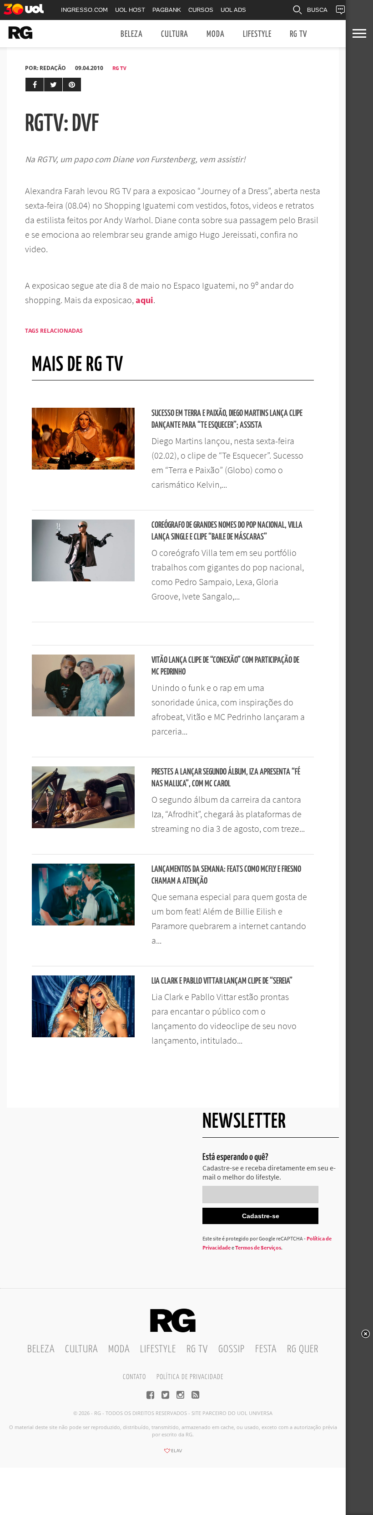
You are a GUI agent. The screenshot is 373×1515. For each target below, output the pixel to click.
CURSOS (200, 9)
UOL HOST (130, 9)
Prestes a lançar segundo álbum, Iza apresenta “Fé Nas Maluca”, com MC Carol (225, 778)
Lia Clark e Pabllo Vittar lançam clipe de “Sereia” (221, 981)
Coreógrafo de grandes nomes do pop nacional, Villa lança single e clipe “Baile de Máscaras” (226, 531)
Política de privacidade (189, 1377)
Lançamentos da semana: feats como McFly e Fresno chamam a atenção (226, 875)
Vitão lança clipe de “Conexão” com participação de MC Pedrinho (225, 666)
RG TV (298, 34)
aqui (144, 299)
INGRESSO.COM (84, 9)
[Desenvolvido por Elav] (172, 1454)
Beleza (132, 34)
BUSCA (317, 9)
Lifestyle (257, 34)
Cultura (174, 34)
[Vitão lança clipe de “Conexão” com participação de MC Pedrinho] (83, 714)
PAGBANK (166, 9)
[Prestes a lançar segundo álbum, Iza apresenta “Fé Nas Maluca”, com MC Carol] (83, 825)
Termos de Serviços (258, 1247)
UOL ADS (233, 9)
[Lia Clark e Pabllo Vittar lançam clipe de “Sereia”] (83, 1035)
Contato (134, 1377)
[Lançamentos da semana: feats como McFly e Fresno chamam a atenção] (83, 923)
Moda (216, 34)
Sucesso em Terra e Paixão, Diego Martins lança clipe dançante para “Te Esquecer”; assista (226, 419)
